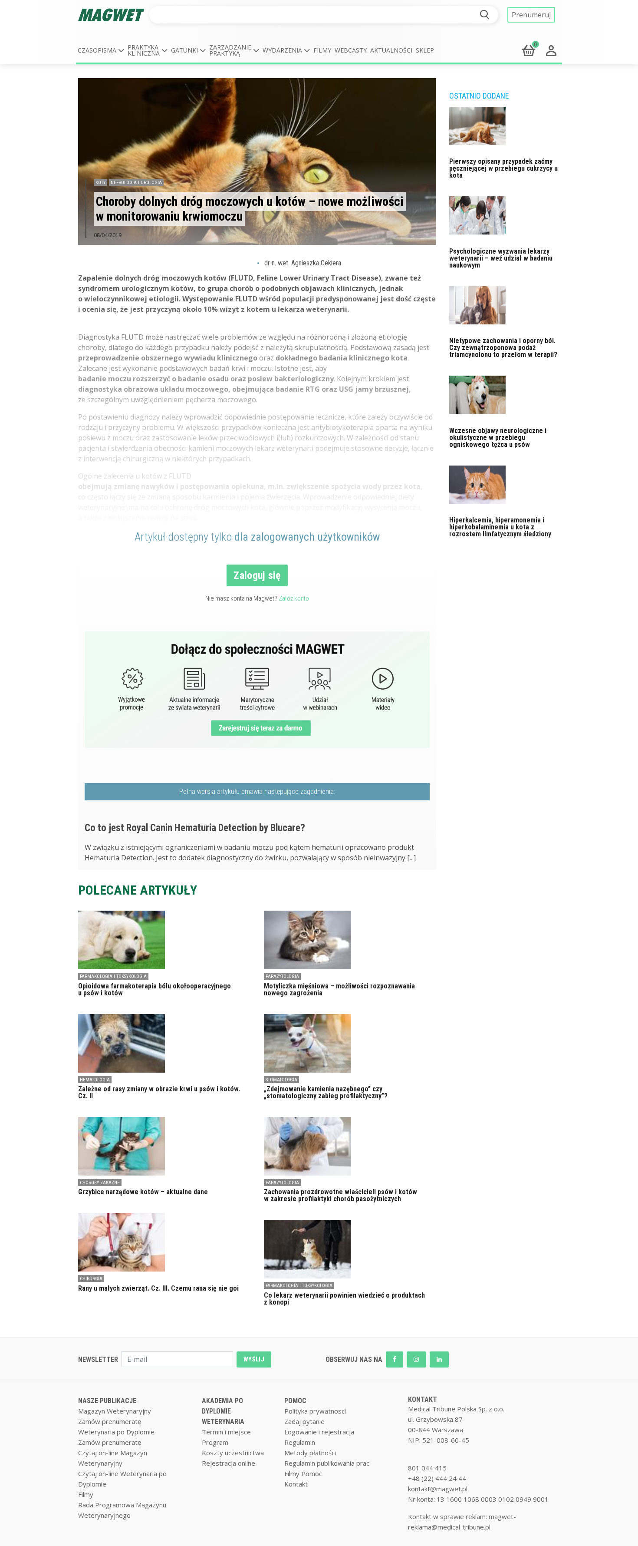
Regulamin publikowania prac (326, 1463)
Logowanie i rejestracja (319, 1431)
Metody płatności (310, 1452)
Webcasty (351, 50)
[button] (101, 50)
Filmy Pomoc (303, 1473)
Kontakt (296, 1484)
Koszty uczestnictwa (233, 1452)
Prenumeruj (531, 15)
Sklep (425, 50)
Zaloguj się (257, 575)
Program (215, 1442)
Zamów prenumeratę (109, 1421)
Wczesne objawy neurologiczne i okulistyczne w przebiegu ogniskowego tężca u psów (497, 437)
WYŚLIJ (253, 1359)
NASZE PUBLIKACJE (107, 1401)
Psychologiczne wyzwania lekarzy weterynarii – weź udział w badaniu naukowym (500, 258)
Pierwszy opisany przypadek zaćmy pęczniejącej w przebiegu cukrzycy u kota (503, 168)
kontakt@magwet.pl (437, 1488)
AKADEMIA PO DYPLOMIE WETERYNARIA (223, 1411)
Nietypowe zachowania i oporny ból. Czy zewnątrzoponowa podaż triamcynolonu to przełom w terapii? (503, 348)
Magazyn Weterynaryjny (114, 1411)
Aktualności (391, 50)
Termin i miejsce (226, 1431)
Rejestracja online (228, 1463)
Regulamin (299, 1442)
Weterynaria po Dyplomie (116, 1431)
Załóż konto (294, 598)
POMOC (295, 1401)
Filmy (322, 50)
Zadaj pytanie (304, 1421)
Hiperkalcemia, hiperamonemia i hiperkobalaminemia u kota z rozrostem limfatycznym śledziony (500, 527)
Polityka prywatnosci (315, 1411)
